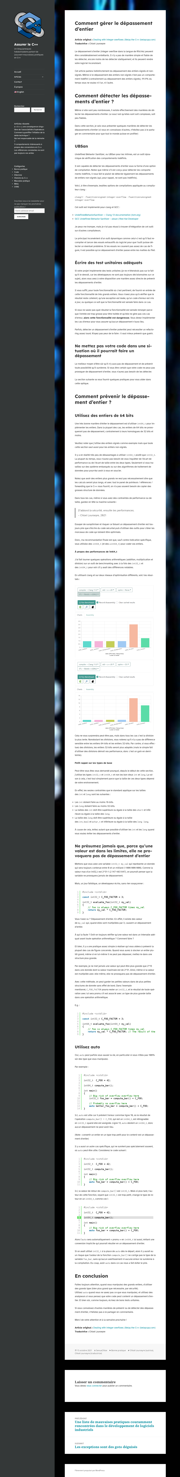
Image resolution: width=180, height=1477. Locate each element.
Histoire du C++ (21, 178)
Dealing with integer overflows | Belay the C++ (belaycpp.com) (124, 39)
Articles (17, 77)
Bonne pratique (20, 169)
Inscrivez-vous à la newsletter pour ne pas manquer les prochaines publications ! (29, 204)
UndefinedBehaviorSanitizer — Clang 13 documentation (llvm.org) (108, 214)
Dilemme (18, 175)
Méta (16, 184)
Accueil (17, 72)
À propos (18, 87)
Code (16, 172)
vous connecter (94, 1385)
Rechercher (19, 106)
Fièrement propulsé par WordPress (90, 1470)
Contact (18, 82)
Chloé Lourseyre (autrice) (141, 1350)
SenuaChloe (101, 1350)
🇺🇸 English (19, 92)
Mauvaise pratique (22, 181)
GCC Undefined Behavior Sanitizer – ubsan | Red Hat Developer (106, 218)
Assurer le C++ (26, 44)
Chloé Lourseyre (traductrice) (88, 1353)
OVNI (16, 187)
